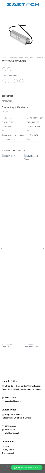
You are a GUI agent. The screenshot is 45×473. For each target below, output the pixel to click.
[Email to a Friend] (16, 81)
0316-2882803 (10, 430)
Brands (13, 57)
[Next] (43, 253)
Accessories (36, 57)
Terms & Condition (9, 453)
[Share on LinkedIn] (21, 81)
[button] (26, 467)
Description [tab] (7, 96)
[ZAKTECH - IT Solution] (23, 4)
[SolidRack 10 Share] (33, 248)
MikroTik (23, 57)
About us (5, 446)
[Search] (42, 4)
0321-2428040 (10, 398)
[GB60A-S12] (11, 248)
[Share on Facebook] (10, 81)
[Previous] (1, 253)
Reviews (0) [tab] (7, 101)
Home (4, 57)
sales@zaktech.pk (12, 401)
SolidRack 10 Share (31, 347)
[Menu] (3, 4)
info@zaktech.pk (12, 433)
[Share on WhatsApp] (4, 81)
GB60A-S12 (6, 347)
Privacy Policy (8, 450)
